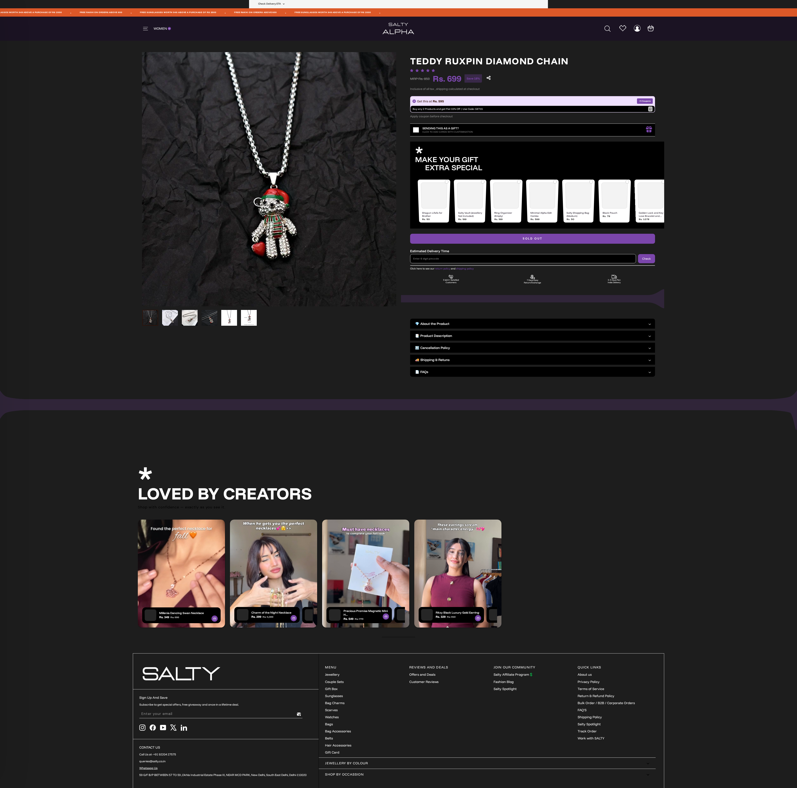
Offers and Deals (422, 674)
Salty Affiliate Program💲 (513, 674)
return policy (442, 268)
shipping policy (465, 268)
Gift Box (331, 689)
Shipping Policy (590, 717)
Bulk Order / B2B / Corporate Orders (606, 703)
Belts (329, 738)
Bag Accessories (338, 731)
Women (161, 29)
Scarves (331, 710)
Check (646, 259)
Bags (329, 724)
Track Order (587, 731)
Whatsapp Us (148, 768)
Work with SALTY (591, 738)
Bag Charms (335, 703)
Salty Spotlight (505, 689)
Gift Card (332, 752)
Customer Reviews (424, 682)
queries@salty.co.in (152, 761)
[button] (423, 70)
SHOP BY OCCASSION (344, 774)
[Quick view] (214, 618)
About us (585, 674)
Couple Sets (334, 682)
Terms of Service (591, 689)
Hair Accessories (338, 745)
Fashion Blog (504, 682)
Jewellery (332, 674)
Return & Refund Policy (596, 696)
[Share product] (488, 77)
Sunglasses (334, 696)
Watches (332, 717)
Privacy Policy (589, 682)
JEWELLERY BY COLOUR (346, 763)
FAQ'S (582, 710)
